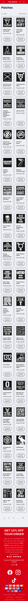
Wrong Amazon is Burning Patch (7, 255)
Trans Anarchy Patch (20, 85)
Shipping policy (19, 597)
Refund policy (10, 597)
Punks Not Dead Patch (19, 501)
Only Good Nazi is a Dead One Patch (7, 143)
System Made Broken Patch (7, 338)
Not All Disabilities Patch (19, 227)
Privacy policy (21, 594)
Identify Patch (20, 111)
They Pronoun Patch (20, 282)
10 (22, 518)
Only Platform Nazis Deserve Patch (20, 366)
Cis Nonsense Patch (7, 393)
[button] (3, 2)
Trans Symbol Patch (20, 254)
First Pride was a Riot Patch (19, 31)
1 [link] (4, 518)
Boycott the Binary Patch (7, 58)
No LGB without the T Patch (20, 310)
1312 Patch (6, 364)
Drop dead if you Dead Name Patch (6, 421)
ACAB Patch (19, 447)
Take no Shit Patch (6, 501)
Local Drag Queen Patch (20, 474)
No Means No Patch (7, 448)
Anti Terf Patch (18, 142)
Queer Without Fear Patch (7, 474)
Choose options (7, 39)
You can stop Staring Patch (20, 420)
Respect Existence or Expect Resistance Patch (6, 113)
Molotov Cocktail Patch (20, 170)
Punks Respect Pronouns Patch (6, 310)
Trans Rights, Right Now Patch (20, 199)
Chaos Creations (12, 594)
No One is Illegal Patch (20, 58)
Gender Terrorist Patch (5, 171)
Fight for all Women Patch (20, 338)
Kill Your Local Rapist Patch (7, 85)
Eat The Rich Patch (7, 226)
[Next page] (14, 522)
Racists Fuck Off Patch (7, 198)
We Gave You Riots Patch (20, 393)
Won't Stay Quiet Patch (6, 282)
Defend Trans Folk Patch (7, 30)
